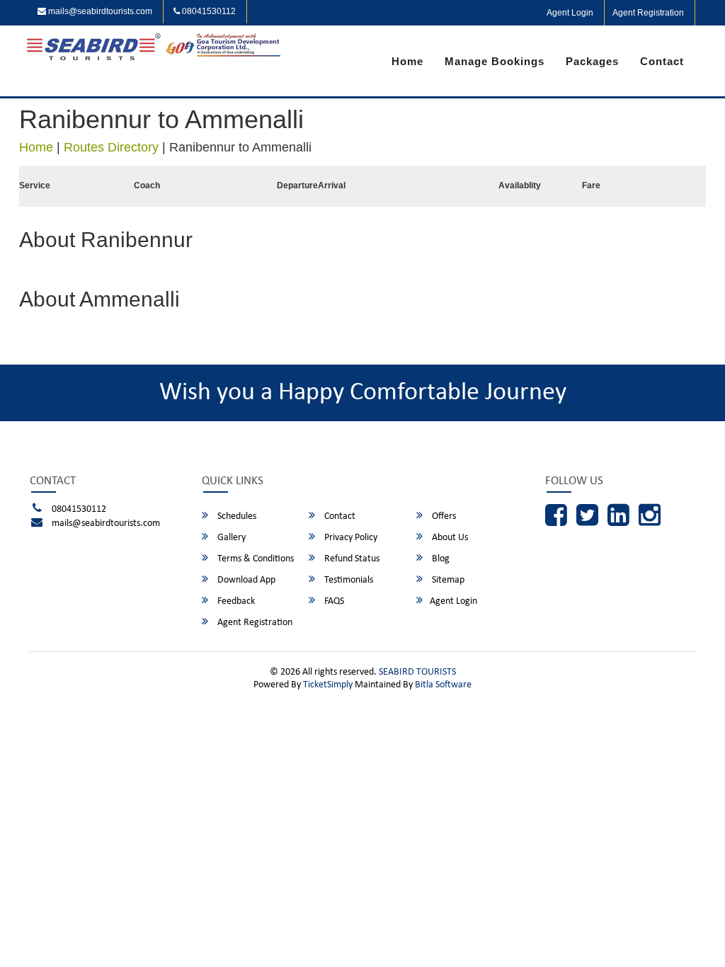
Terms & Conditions (254, 559)
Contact (662, 61)
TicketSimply (328, 685)
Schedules (235, 516)
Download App (245, 580)
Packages (592, 61)
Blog (440, 559)
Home (407, 61)
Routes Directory (111, 147)
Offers (443, 516)
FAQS (333, 601)
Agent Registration (648, 13)
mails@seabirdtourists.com (99, 11)
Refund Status (350, 559)
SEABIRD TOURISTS (417, 672)
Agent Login (570, 13)
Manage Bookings (494, 61)
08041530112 (208, 11)
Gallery (230, 537)
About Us (449, 537)
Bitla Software (443, 685)
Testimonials (347, 580)
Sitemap (447, 580)
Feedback (235, 601)
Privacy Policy (349, 537)
